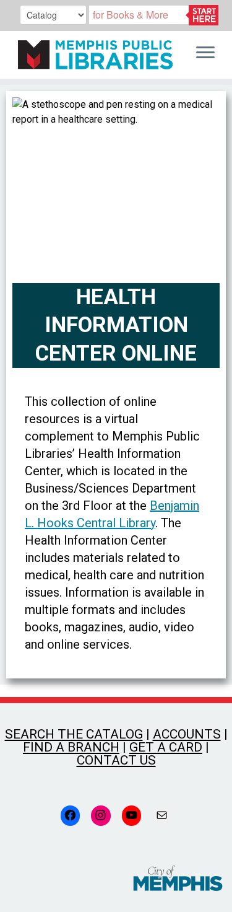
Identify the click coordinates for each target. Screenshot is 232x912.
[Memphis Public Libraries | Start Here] (92, 54)
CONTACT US (116, 760)
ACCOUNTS (187, 734)
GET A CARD (165, 747)
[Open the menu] (205, 53)
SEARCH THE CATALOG (74, 734)
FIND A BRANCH (71, 747)
